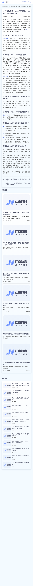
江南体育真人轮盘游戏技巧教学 (20, 412)
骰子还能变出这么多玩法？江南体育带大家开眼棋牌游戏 (16, 274)
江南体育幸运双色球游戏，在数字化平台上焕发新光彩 (20, 427)
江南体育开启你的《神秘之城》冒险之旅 (20, 449)
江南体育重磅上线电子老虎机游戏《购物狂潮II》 (20, 391)
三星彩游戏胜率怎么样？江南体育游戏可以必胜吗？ (16, 304)
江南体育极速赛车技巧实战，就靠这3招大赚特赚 (16, 363)
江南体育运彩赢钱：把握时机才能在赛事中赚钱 (18, 179)
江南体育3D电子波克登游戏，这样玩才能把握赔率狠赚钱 (18, 183)
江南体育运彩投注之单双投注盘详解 (20, 463)
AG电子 (27, 29)
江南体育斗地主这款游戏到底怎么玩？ (20, 398)
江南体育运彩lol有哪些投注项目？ (20, 405)
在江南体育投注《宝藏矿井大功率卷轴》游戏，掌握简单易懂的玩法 (20, 384)
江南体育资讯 (12, 6)
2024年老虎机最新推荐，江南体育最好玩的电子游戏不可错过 (16, 243)
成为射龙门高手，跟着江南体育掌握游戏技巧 (16, 334)
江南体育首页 (5, 6)
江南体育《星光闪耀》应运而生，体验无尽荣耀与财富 (20, 442)
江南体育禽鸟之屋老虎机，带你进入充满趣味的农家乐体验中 (20, 420)
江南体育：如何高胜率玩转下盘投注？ (20, 456)
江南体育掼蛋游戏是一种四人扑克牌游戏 (20, 434)
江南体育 (5, 38)
